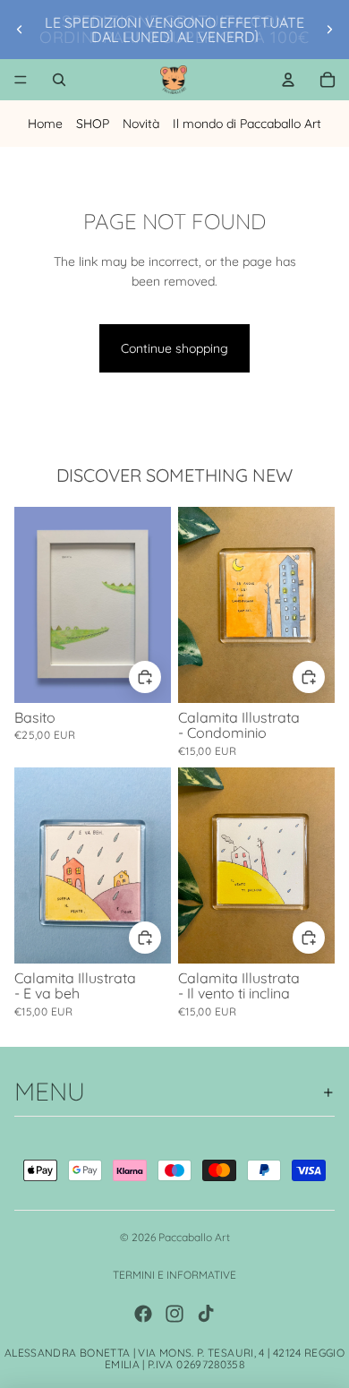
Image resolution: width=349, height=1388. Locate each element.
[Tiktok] (206, 1313)
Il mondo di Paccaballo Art (247, 124)
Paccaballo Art (194, 1237)
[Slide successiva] (329, 29)
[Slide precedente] (19, 29)
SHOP (92, 124)
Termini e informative (174, 1274)
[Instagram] (174, 1313)
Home (45, 124)
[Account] (288, 79)
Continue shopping (174, 348)
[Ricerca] (59, 79)
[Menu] (20, 79)
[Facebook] (143, 1313)
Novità (141, 124)
